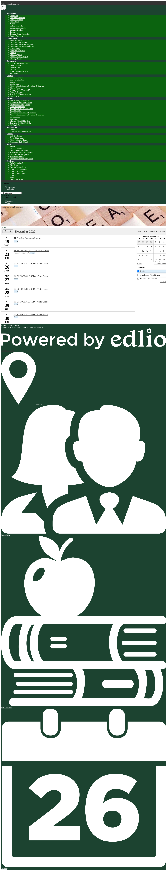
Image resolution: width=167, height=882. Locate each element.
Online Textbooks (16, 26)
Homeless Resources (17, 51)
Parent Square (15, 117)
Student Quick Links (17, 173)
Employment (14, 84)
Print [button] (139, 232)
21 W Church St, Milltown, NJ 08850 (14, 327)
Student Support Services (19, 71)
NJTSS (12, 24)
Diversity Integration (17, 18)
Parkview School (16, 136)
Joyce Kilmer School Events (150, 275)
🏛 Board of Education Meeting (27, 238)
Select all (163, 282)
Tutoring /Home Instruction (20, 34)
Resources (13, 119)
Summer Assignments (18, 28)
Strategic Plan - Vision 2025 (20, 90)
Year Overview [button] (149, 232)
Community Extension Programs (21, 45)
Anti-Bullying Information (19, 101)
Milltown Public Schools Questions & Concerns (27, 86)
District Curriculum (17, 148)
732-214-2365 (39, 327)
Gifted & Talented (16, 20)
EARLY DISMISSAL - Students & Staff (31, 250)
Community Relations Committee (22, 47)
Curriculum (14, 16)
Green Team (14, 22)
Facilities (13, 69)
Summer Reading (16, 30)
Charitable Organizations (19, 42)
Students (13, 175)
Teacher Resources (17, 157)
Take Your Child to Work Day (21, 123)
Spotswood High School (19, 142)
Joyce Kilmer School (17, 138)
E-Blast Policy (15, 49)
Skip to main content (8, 2)
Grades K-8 (14, 129)
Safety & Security (16, 92)
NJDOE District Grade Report (21, 103)
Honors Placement (16, 36)
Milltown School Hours (18, 140)
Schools (39, 404)
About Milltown (16, 40)
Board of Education (17, 80)
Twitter (8, 203)
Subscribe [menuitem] (161, 232)
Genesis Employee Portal (19, 150)
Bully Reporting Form (18, 163)
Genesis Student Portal (18, 167)
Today (139, 263)
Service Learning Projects (19, 57)
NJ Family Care (15, 125)
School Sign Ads (16, 55)
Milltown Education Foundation (21, 109)
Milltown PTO (15, 111)
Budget (12, 82)
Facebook (8, 201)
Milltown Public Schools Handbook (23, 113)
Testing (12, 32)
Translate (18, 195)
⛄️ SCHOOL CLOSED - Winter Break (31, 263)
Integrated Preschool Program (20, 131)
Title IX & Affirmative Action (20, 94)
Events (142, 271)
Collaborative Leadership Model (21, 159)
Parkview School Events (148, 279)
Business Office (15, 67)
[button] (11, 13)
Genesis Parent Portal (17, 107)
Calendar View (160, 263)
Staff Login (9, 189)
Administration (15, 65)
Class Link (14, 165)
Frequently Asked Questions (20, 105)
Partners (13, 53)
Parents (12, 177)
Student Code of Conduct (19, 169)
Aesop (12, 146)
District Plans (15, 88)
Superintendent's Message (19, 63)
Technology (14, 73)
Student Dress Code (17, 171)
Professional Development (19, 155)
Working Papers (15, 59)
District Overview (16, 78)
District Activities (16, 96)
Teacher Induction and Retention (21, 153)
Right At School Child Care (20, 121)
